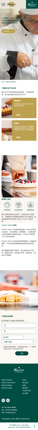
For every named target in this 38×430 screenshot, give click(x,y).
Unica (24, 380)
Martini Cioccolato (8, 382)
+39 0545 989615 (9, 410)
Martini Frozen (7, 388)
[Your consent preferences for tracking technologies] (34, 426)
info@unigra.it (9, 412)
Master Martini (7, 380)
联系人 (24, 385)
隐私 (7, 349)
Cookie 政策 (26, 390)
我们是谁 (25, 382)
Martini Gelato (7, 385)
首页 (3, 82)
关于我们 (6, 31)
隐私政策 (25, 388)
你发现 (18, 115)
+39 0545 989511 (9, 407)
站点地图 (25, 393)
